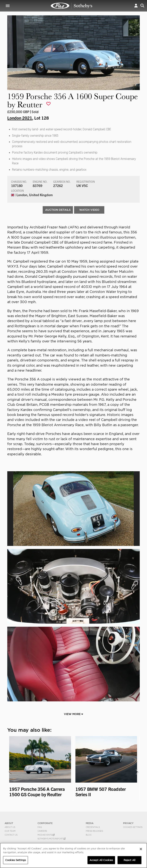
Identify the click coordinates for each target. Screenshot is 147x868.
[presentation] (10, 772)
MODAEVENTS (45, 835)
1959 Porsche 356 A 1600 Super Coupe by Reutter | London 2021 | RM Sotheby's (72, 6)
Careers (42, 831)
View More (72, 714)
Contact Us (11, 835)
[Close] (141, 849)
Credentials (93, 827)
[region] (73, 855)
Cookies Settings (132, 827)
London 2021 (19, 117)
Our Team (10, 831)
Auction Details (58, 209)
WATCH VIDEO (89, 209)
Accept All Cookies (101, 860)
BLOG (88, 835)
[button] (136, 5)
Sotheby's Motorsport (51, 838)
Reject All (129, 860)
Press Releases (94, 831)
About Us (10, 827)
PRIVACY (128, 823)
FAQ (40, 827)
